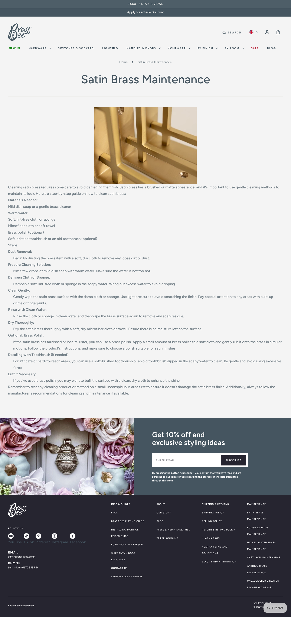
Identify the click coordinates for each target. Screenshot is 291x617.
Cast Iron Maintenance (264, 557)
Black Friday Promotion (219, 561)
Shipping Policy (213, 512)
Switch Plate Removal (127, 576)
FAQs (114, 512)
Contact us (119, 568)
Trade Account (167, 538)
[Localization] (253, 32)
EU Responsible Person (127, 544)
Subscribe (233, 460)
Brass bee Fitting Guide (127, 521)
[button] (232, 32)
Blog (160, 521)
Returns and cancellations (21, 605)
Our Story (164, 512)
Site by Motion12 (262, 602)
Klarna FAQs (211, 538)
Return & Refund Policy (219, 529)
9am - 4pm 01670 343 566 (23, 567)
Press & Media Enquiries (173, 529)
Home (123, 62)
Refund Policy (212, 521)
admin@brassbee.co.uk (21, 556)
